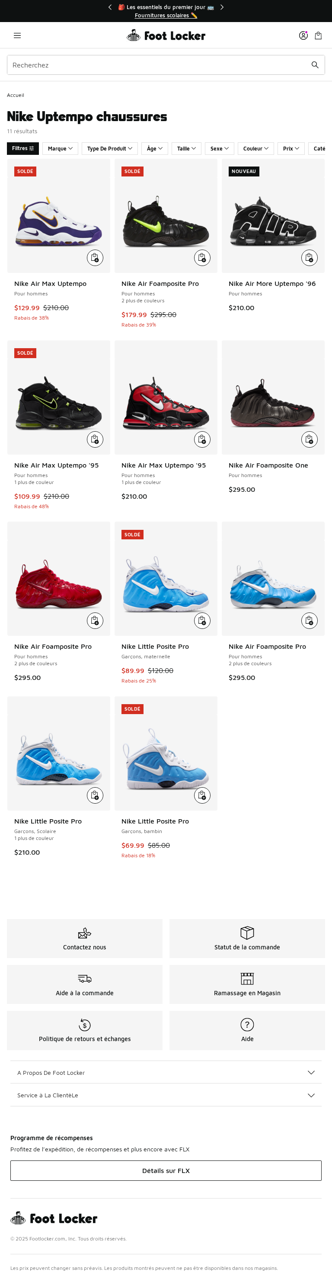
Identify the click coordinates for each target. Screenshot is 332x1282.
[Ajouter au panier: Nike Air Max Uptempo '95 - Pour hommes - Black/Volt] (95, 439)
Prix (288, 148)
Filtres (20, 148)
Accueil (15, 95)
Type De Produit (106, 148)
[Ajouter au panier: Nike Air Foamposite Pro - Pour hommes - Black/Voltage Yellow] (202, 258)
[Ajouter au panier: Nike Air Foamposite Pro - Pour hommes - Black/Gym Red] (95, 620)
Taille (183, 148)
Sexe (217, 148)
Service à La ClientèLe (47, 1095)
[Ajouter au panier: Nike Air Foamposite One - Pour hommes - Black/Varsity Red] (309, 439)
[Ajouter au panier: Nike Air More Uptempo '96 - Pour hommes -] (309, 258)
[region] (166, 11)
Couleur (252, 148)
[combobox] (166, 64)
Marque (57, 148)
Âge (151, 148)
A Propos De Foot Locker (51, 1072)
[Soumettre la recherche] (315, 64)
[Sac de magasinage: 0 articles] (318, 35)
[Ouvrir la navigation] (17, 35)
